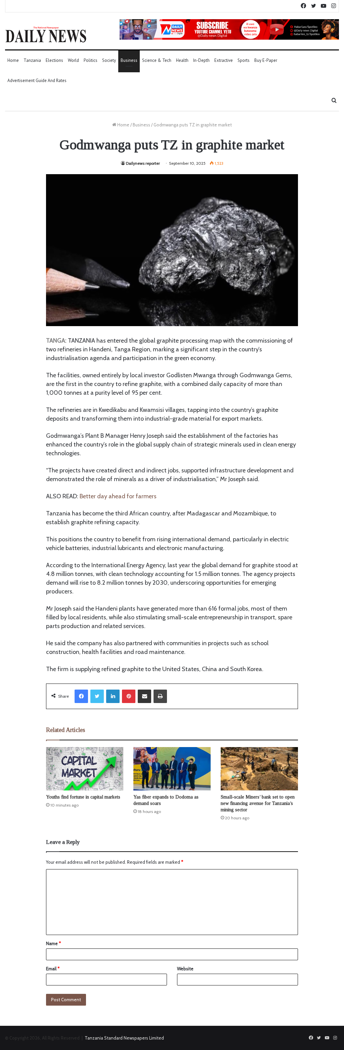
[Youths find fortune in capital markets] (84, 769)
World (73, 60)
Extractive (223, 60)
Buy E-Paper (265, 60)
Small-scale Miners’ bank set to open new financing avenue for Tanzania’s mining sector (258, 803)
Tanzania (32, 60)
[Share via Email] (144, 696)
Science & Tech (156, 60)
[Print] (160, 696)
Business (129, 60)
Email (52, 968)
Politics (90, 60)
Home (13, 60)
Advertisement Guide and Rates (37, 80)
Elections (54, 60)
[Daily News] (46, 34)
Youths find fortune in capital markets (83, 797)
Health (182, 60)
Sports (244, 60)
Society (109, 60)
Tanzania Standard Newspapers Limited (124, 1038)
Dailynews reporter (143, 163)
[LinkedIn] (113, 696)
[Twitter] (97, 696)
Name (53, 943)
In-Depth (201, 60)
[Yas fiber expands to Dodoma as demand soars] (172, 769)
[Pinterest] (128, 696)
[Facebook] (81, 696)
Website (185, 968)
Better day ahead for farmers (118, 496)
